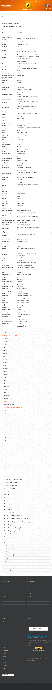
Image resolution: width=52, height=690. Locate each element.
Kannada (5, 599)
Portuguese (5, 650)
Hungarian (30, 606)
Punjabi (4, 612)
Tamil (4, 615)
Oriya (4, 606)
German (29, 603)
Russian (4, 653)
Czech (29, 590)
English (29, 593)
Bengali (4, 587)
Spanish (4, 662)
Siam (4, 659)
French (29, 599)
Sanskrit (4, 621)
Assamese (5, 584)
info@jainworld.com (34, 660)
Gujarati (4, 590)
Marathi (4, 603)
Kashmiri (30, 615)
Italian (29, 609)
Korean (4, 638)
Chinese (29, 587)
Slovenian (30, 618)
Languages (4, 332)
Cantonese (30, 584)
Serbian (4, 656)
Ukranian (5, 665)
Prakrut (4, 609)
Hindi (4, 593)
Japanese (30, 612)
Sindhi (4, 618)
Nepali (4, 641)
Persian (4, 644)
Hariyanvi (5, 596)
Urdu (4, 668)
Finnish (29, 596)
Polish (4, 647)
